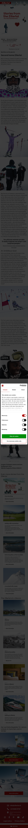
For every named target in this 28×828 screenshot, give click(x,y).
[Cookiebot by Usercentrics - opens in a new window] (20, 386)
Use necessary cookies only (14, 441)
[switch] (24, 420)
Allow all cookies (14, 436)
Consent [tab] (5, 389)
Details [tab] (14, 389)
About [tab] (23, 389)
